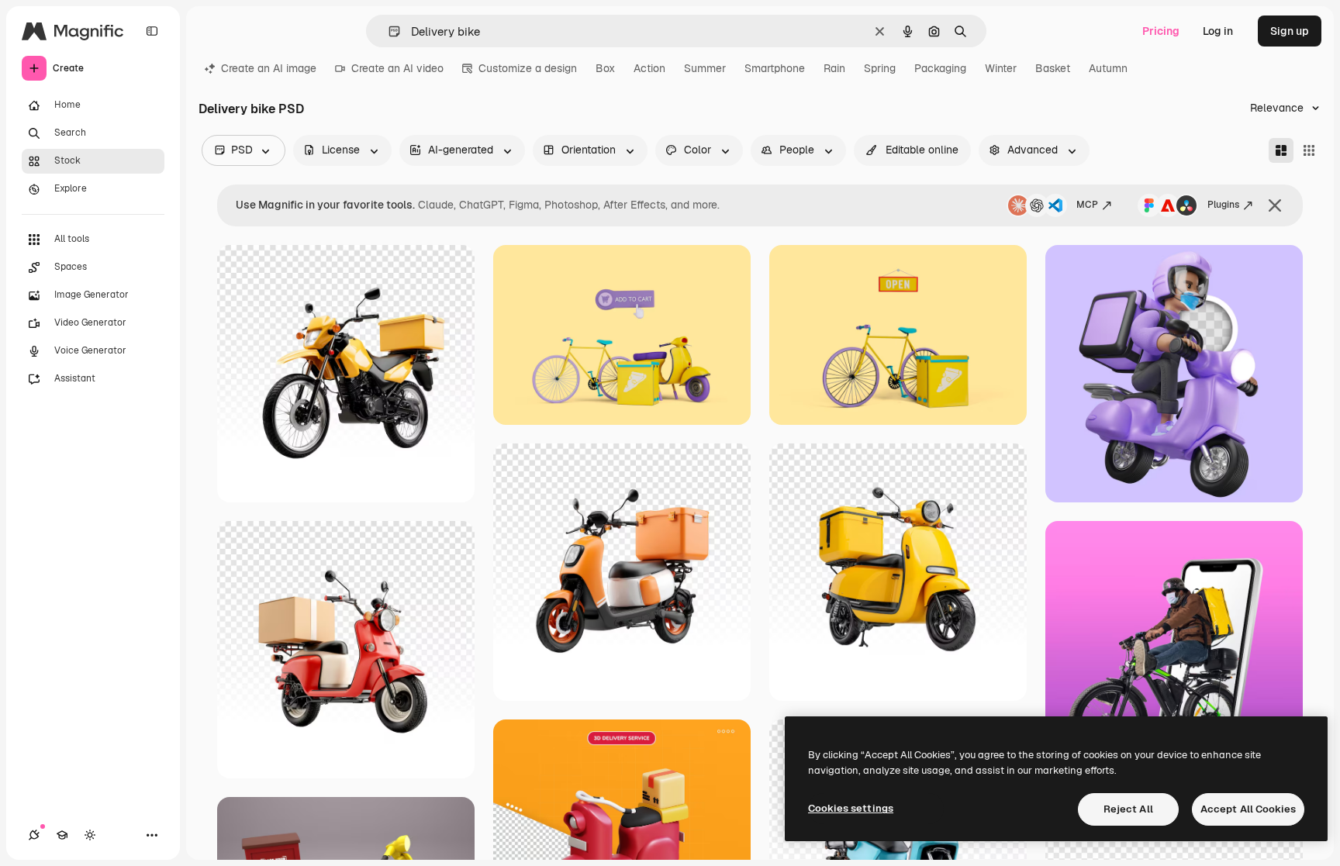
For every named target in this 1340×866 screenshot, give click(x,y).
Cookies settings (850, 808)
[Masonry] (1281, 150)
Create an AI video (397, 68)
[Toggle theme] (90, 835)
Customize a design (527, 68)
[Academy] (62, 835)
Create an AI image (268, 68)
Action (649, 68)
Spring (880, 68)
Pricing (1160, 31)
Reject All (1128, 809)
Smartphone (774, 68)
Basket (1052, 68)
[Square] (1309, 150)
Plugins (1223, 204)
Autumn (1108, 68)
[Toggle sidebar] (152, 31)
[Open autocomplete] (388, 31)
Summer (705, 68)
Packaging (940, 68)
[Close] (1275, 205)
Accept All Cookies (1248, 809)
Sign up (1289, 31)
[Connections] (34, 835)
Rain (834, 68)
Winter (1001, 68)
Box (605, 68)
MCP (1087, 204)
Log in (1218, 31)
